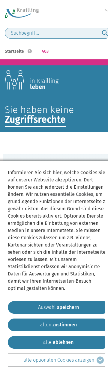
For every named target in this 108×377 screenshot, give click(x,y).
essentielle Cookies (71, 194)
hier (57, 172)
